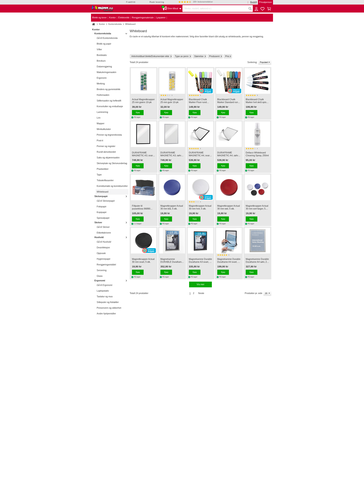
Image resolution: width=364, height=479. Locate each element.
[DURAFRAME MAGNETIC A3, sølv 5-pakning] (172, 134)
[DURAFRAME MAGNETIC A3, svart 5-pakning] (143, 134)
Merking (101, 83)
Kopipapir (101, 212)
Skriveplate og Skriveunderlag (112, 163)
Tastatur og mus (105, 296)
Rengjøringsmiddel (106, 264)
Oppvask (101, 253)
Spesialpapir (103, 218)
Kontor (102, 24)
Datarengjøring (104, 66)
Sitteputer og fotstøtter (108, 302)
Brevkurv (101, 61)
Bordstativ (102, 55)
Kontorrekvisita (115, 24)
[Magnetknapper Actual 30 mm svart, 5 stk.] (143, 240)
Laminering (102, 112)
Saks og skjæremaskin (108, 157)
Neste (201, 293)
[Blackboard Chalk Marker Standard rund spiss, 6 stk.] (229, 81)
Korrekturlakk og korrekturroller (112, 186)
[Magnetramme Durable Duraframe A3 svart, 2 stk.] (200, 240)
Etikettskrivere (104, 233)
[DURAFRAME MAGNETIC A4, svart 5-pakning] (200, 134)
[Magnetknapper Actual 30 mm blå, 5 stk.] (172, 187)
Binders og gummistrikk (108, 89)
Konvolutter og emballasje (110, 106)
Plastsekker (102, 169)
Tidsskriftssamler (105, 180)
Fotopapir (101, 206)
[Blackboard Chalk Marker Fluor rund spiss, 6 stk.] (200, 81)
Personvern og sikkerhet (109, 308)
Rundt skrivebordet (106, 152)
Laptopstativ (103, 291)
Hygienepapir (103, 259)
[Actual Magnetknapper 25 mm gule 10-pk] (172, 81)
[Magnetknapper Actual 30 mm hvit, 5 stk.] (200, 187)
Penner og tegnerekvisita (109, 135)
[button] (195, 2)
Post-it (100, 140)
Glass (100, 276)
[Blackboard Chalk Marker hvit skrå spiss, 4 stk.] (257, 81)
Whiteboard (102, 192)
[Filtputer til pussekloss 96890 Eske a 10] (143, 187)
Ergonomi (101, 78)
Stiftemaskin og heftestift (109, 100)
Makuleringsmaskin (106, 72)
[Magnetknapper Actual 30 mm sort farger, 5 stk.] (257, 187)
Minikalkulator (104, 129)
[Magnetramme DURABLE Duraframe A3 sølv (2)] (172, 240)
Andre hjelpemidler (106, 313)
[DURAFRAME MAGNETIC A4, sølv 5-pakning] (229, 134)
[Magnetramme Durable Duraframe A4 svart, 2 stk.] (229, 240)
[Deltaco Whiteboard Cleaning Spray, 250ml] (257, 134)
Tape (99, 174)
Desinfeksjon (103, 247)
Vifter (99, 49)
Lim (98, 118)
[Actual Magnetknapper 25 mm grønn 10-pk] (143, 81)
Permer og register (106, 146)
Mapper (100, 123)
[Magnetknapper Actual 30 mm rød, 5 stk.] (229, 187)
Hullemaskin (103, 95)
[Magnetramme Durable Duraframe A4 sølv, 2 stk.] (257, 240)
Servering (101, 270)
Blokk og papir (104, 44)
